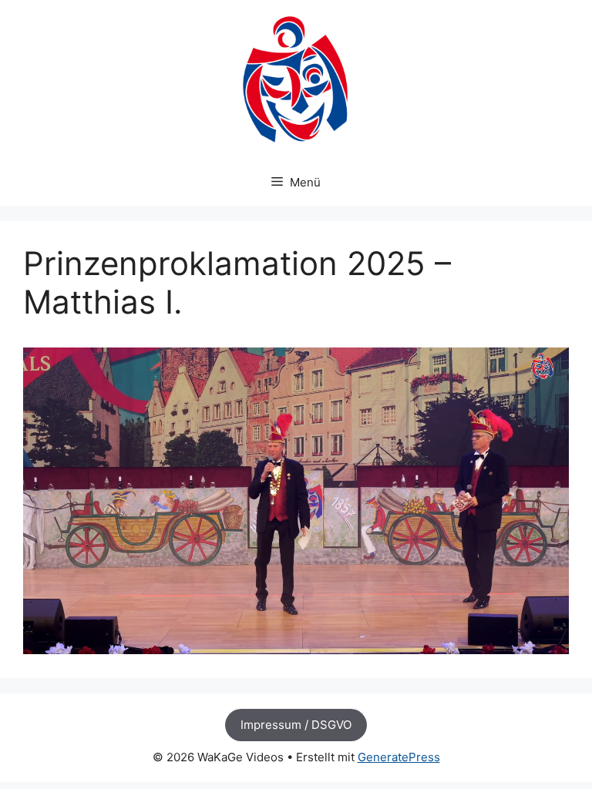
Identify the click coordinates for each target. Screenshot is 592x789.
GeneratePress (399, 757)
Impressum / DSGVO (296, 724)
